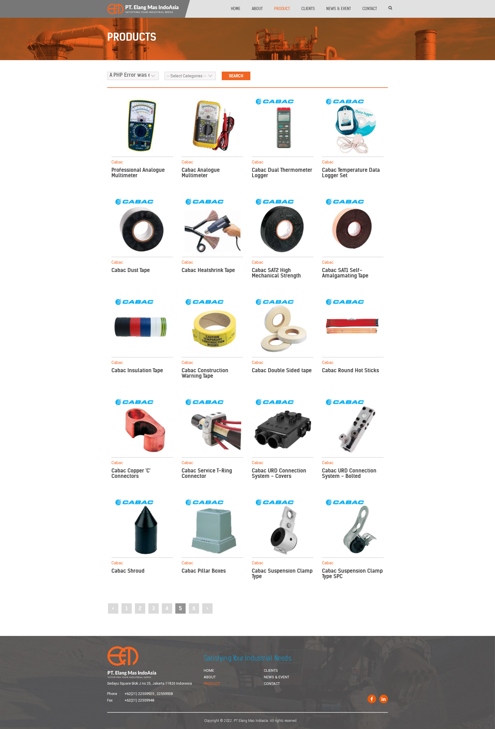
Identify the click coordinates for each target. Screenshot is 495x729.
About (257, 8)
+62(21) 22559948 (139, 700)
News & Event (338, 8)
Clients (308, 8)
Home (235, 8)
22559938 (165, 693)
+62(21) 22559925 (139, 693)
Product (282, 8)
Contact (369, 8)
